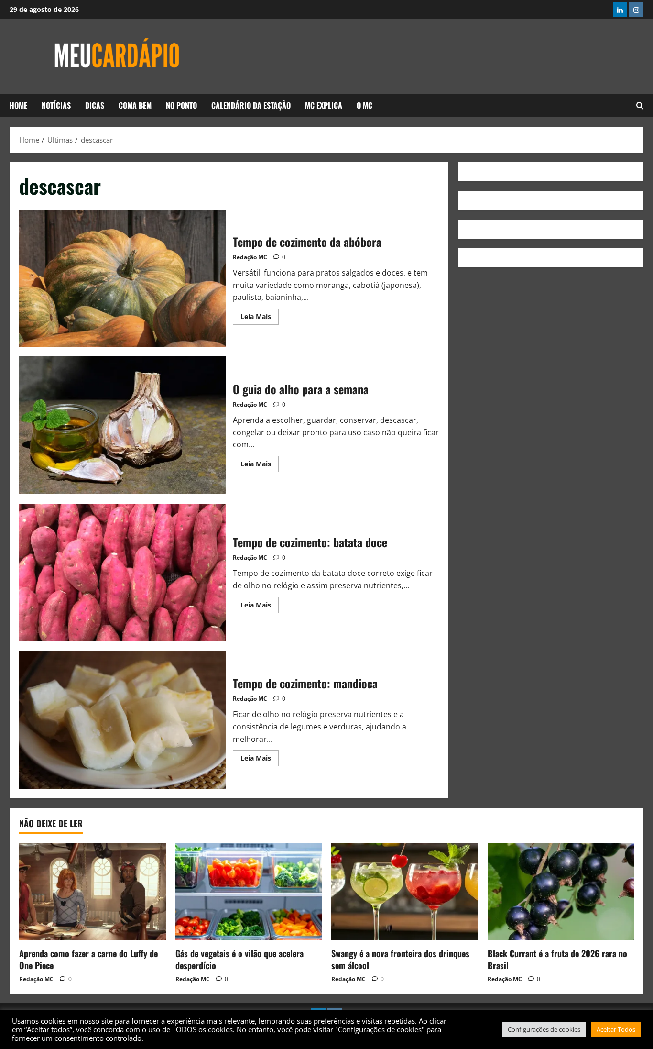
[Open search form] (639, 105)
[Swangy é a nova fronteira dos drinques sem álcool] (404, 891)
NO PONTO (181, 105)
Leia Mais (259, 315)
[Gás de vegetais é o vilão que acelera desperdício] (248, 891)
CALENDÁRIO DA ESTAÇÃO (251, 105)
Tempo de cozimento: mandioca (122, 720)
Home (18, 105)
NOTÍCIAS (56, 105)
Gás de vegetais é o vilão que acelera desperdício (239, 959)
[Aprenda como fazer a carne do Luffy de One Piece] (92, 891)
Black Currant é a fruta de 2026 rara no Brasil (557, 959)
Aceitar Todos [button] (616, 1029)
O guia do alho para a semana (122, 425)
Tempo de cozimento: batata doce (122, 572)
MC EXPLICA (323, 105)
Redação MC (250, 257)
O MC (364, 105)
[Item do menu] (620, 9)
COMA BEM (135, 105)
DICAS (94, 105)
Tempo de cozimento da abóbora (122, 278)
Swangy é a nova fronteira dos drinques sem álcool (400, 959)
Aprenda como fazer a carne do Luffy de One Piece (88, 959)
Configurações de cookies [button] (544, 1029)
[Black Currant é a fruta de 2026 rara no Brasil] (561, 891)
